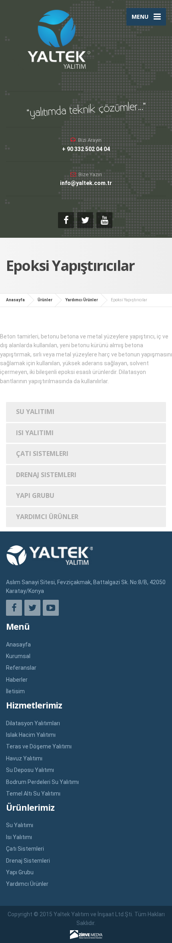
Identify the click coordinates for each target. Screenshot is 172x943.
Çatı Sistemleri (42, 453)
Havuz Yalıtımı (24, 758)
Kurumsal (18, 656)
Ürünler (45, 300)
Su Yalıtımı (35, 411)
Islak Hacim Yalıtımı (31, 735)
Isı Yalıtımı (35, 432)
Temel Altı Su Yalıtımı (33, 793)
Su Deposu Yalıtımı (30, 770)
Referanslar (21, 667)
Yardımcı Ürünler (81, 300)
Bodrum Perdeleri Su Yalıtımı (42, 782)
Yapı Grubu (35, 495)
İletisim (15, 691)
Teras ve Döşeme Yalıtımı (39, 746)
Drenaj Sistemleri (46, 474)
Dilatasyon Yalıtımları (33, 723)
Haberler (17, 679)
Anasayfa (15, 300)
